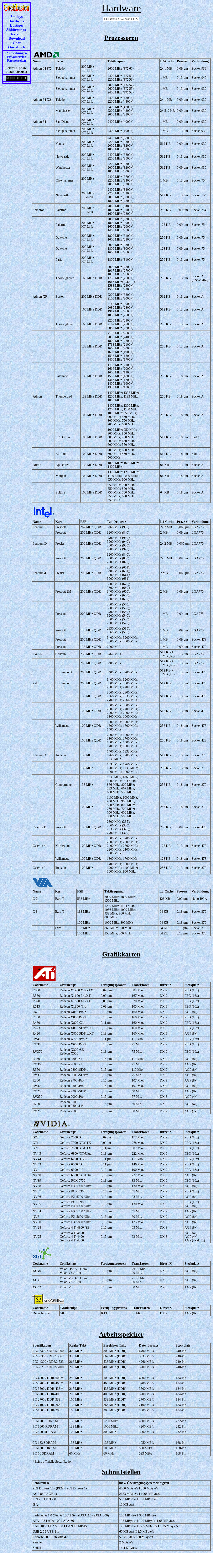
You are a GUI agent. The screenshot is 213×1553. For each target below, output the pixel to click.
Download (17, 38)
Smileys (16, 17)
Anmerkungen (16, 53)
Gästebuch (16, 47)
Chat (17, 43)
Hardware (16, 21)
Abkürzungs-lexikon (16, 32)
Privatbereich (16, 57)
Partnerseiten (16, 60)
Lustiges (16, 25)
